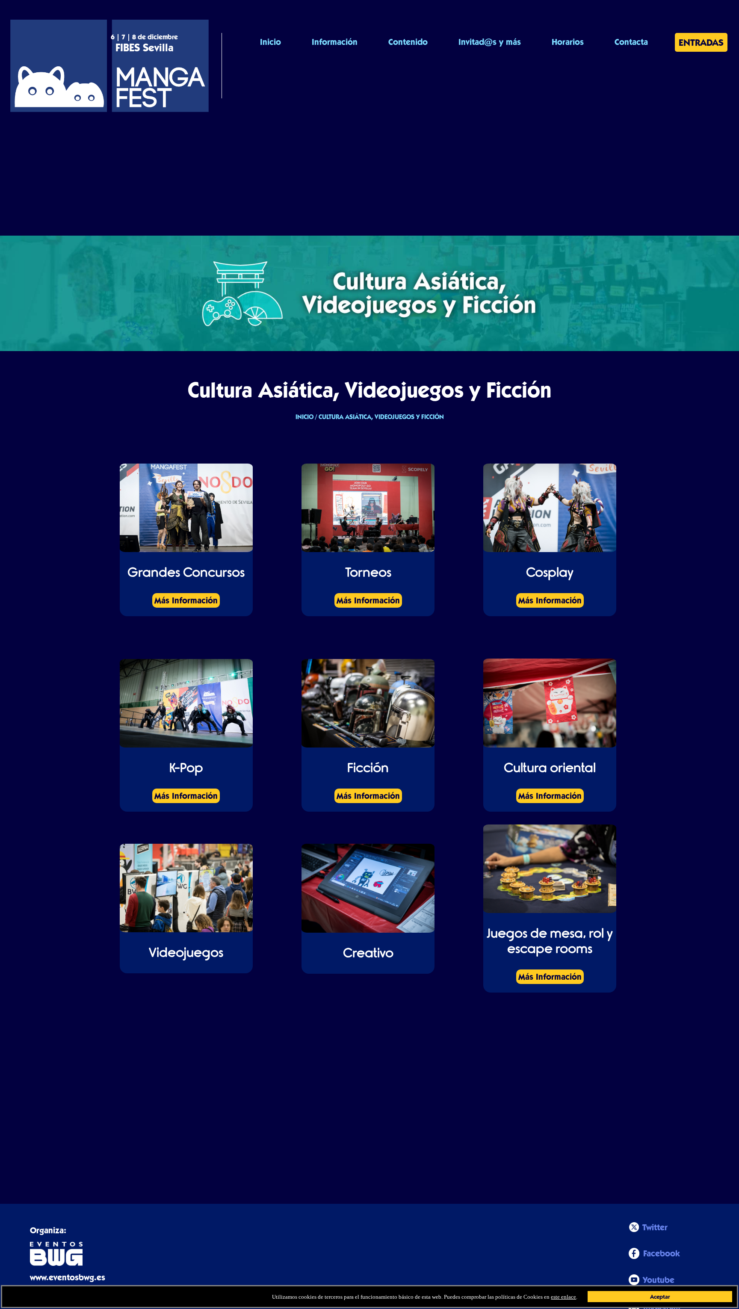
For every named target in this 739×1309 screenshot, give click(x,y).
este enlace (563, 1297)
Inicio (270, 42)
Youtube (658, 1280)
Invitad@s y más (489, 42)
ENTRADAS (701, 42)
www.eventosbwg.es (67, 1277)
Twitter (655, 1227)
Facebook (661, 1253)
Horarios (568, 42)
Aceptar (660, 1296)
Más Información (186, 600)
